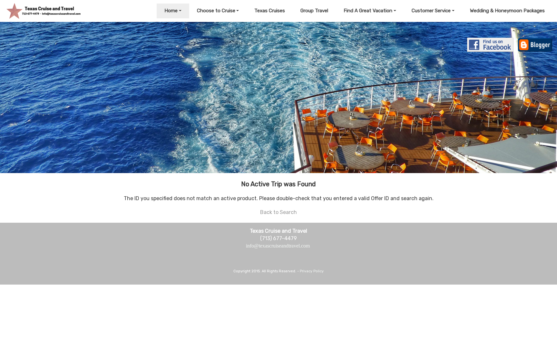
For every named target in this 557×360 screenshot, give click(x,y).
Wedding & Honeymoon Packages (507, 11)
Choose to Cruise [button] (216, 11)
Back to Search (278, 212)
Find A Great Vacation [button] (368, 11)
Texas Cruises (269, 11)
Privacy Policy (312, 271)
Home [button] (171, 11)
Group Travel (314, 11)
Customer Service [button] (431, 11)
